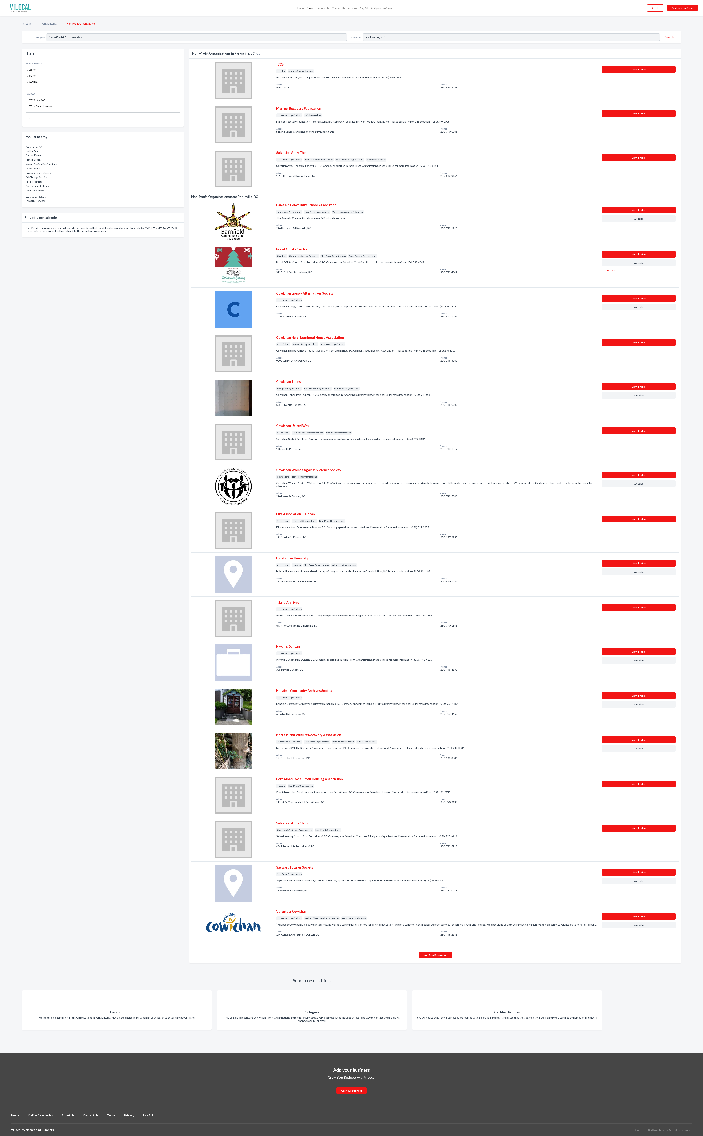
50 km (32, 75)
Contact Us (338, 8)
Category (39, 37)
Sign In (655, 8)
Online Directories (40, 1115)
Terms (111, 1115)
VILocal (27, 23)
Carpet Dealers (34, 155)
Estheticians (33, 168)
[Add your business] (351, 1086)
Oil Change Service (36, 177)
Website (639, 218)
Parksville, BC (49, 23)
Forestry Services (36, 200)
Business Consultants (38, 172)
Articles (352, 8)
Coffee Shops (33, 150)
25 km (32, 69)
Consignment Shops (37, 186)
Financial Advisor (35, 190)
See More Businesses (435, 955)
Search (311, 8)
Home (300, 8)
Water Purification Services (41, 164)
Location (356, 37)
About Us (323, 8)
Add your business (381, 8)
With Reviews (37, 99)
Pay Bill (364, 8)
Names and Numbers (40, 1129)
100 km (33, 81)
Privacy (129, 1115)
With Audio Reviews (41, 105)
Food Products (34, 181)
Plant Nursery (33, 159)
